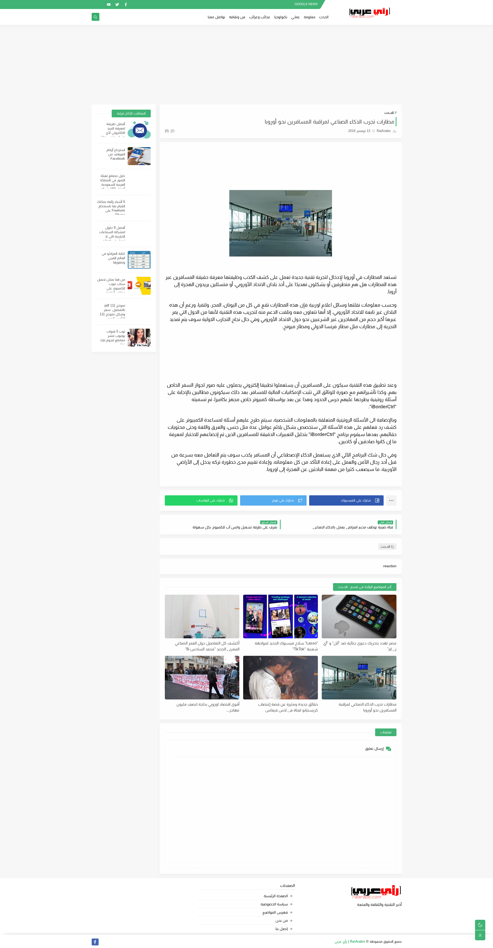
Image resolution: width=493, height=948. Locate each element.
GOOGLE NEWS (306, 4)
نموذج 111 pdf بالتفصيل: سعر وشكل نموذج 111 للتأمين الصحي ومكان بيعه (112, 314)
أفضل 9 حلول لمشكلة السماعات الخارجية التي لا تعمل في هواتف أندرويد (112, 236)
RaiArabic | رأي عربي (350, 941)
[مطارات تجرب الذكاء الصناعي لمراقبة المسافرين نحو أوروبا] (359, 677)
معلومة (309, 17)
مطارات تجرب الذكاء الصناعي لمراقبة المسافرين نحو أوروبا (367, 707)
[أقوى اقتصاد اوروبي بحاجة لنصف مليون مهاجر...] (202, 677)
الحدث (323, 17)
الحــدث (389, 113)
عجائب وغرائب (259, 17)
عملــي (295, 17)
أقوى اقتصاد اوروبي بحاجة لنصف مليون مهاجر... (207, 707)
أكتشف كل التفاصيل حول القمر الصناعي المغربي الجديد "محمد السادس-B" (207, 646)
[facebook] (125, 4)
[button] (346, 500)
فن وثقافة (237, 17)
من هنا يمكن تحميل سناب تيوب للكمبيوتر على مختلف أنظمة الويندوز (111, 288)
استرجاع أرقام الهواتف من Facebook (116, 154)
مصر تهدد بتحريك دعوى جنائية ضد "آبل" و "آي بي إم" (359, 646)
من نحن (282, 920)
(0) (167, 131)
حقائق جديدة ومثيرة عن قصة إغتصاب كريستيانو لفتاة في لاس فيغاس (288, 707)
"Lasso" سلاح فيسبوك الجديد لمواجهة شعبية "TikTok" (286, 646)
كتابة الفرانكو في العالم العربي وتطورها (113, 258)
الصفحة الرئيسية (276, 896)
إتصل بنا (282, 929)
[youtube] (108, 4)
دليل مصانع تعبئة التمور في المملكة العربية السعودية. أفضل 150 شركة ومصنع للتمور (112, 184)
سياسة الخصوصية (274, 904)
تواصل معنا (216, 17)
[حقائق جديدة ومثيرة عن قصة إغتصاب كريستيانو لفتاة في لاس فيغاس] (280, 677)
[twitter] (117, 4)
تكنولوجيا (280, 17)
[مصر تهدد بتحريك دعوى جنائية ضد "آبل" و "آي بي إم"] (359, 616)
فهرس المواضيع (275, 912)
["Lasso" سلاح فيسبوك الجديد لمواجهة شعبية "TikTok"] (280, 616)
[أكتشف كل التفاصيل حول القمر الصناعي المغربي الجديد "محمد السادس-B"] (202, 616)
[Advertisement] (246, 65)
